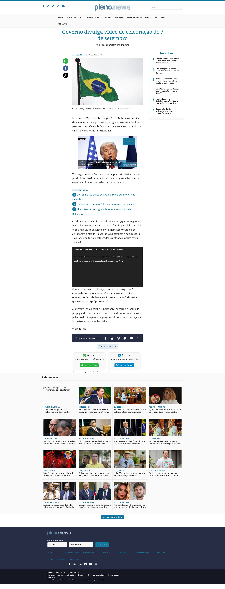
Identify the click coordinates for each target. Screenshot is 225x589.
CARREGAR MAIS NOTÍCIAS (112, 517)
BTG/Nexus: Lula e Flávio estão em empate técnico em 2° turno (94, 410)
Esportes (119, 17)
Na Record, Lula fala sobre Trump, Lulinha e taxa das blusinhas (130, 410)
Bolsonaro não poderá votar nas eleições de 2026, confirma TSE (94, 474)
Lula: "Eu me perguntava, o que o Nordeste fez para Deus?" (167, 91)
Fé (156, 17)
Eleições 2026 (93, 17)
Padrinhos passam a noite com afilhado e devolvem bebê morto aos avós (167, 81)
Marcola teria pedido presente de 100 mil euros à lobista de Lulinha (130, 506)
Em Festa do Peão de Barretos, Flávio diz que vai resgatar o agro (165, 442)
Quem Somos (74, 572)
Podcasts (62, 24)
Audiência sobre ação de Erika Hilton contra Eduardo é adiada (58, 506)
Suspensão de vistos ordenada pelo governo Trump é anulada (166, 111)
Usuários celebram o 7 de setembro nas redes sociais (106, 204)
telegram (58, 6)
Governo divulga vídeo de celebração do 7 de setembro (57, 410)
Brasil (61, 17)
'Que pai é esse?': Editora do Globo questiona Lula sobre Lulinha (165, 410)
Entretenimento (134, 17)
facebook (43, 6)
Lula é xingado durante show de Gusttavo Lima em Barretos (167, 71)
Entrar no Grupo (125, 365)
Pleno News (112, 7)
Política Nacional (75, 17)
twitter (68, 6)
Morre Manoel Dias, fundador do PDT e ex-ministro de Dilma (129, 442)
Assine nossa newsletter (55, 540)
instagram (48, 6)
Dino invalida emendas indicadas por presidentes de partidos (95, 442)
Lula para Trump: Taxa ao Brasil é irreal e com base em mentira (95, 506)
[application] (107, 267)
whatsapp (53, 6)
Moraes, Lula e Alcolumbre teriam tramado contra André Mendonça (167, 60)
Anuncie (50, 572)
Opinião (164, 17)
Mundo (148, 17)
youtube (63, 6)
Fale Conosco (61, 572)
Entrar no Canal (90, 365)
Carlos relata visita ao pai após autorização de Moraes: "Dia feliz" (165, 474)
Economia (107, 17)
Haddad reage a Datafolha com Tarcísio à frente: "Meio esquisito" (167, 101)
